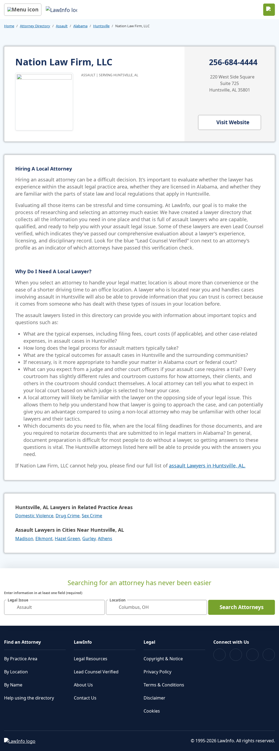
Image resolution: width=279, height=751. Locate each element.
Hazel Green (67, 539)
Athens (105, 539)
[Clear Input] (98, 607)
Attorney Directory (35, 25)
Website (232, 122)
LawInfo (83, 642)
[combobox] (54, 607)
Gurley (89, 539)
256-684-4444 (233, 62)
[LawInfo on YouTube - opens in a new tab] (252, 655)
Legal (149, 642)
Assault (62, 25)
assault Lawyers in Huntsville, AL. (207, 465)
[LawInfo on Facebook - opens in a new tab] (219, 655)
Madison (24, 539)
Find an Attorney (22, 642)
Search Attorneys (241, 607)
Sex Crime (92, 516)
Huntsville (101, 25)
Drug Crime (68, 516)
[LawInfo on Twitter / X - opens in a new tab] (236, 655)
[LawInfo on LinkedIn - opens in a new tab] (269, 655)
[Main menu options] (22, 10)
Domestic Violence (34, 516)
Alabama (80, 25)
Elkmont (44, 539)
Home (9, 25)
